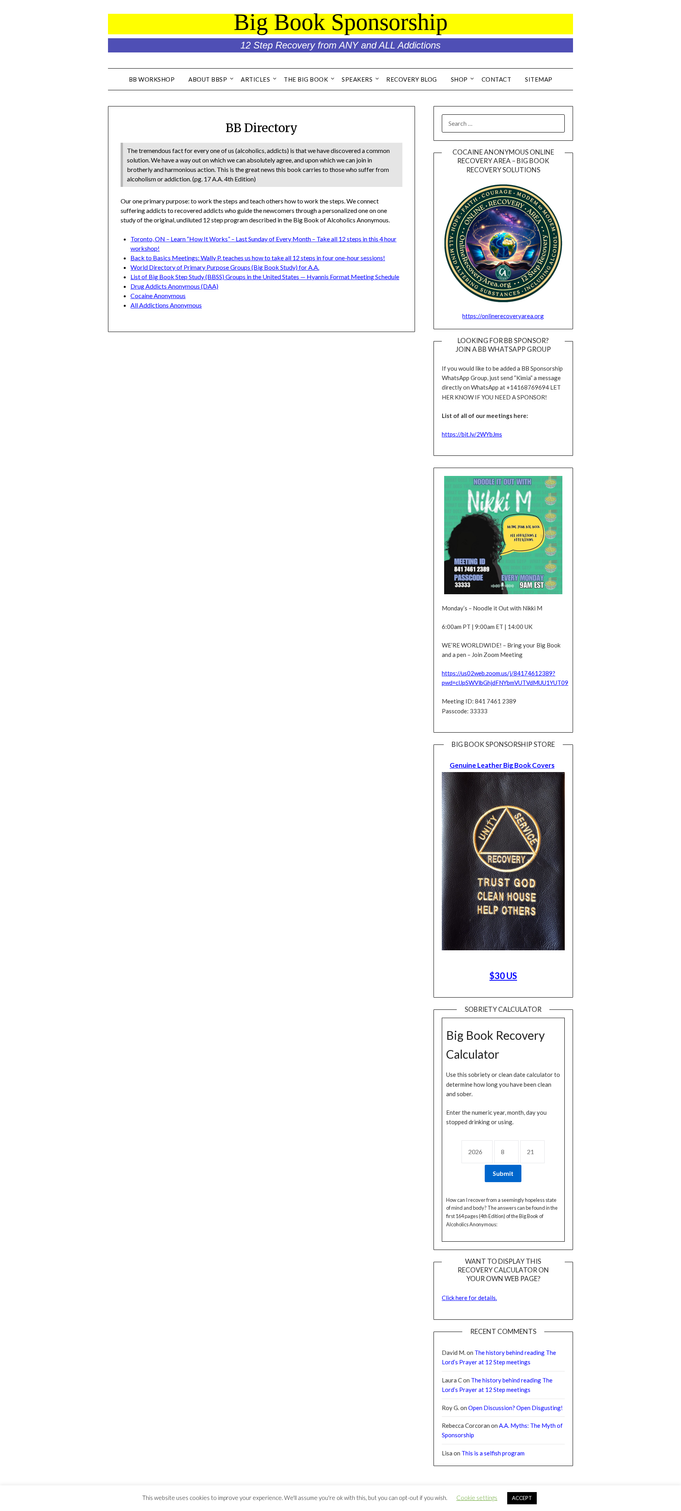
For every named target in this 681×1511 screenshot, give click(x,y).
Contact (497, 79)
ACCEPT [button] (522, 1498)
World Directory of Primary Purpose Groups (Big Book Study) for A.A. (224, 267)
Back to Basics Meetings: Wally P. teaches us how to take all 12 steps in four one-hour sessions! (257, 257)
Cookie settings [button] (476, 1497)
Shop (459, 79)
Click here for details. (469, 1297)
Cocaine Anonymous (158, 295)
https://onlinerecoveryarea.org (503, 315)
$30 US (503, 975)
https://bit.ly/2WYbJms (472, 434)
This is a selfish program (493, 1453)
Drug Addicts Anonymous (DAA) (174, 286)
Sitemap (539, 79)
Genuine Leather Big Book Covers (502, 765)
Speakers (357, 79)
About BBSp (207, 79)
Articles (255, 79)
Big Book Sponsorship (341, 22)
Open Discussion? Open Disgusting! (515, 1407)
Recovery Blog (411, 79)
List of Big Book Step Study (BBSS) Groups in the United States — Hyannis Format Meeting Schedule (264, 276)
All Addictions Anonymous (166, 305)
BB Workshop (152, 79)
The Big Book (306, 79)
